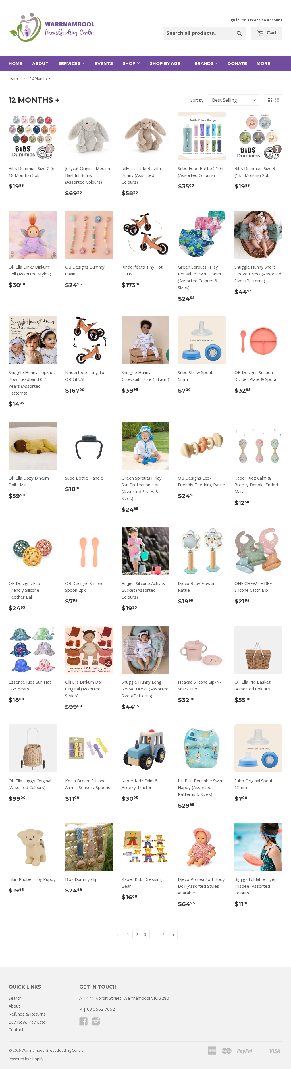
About (40, 63)
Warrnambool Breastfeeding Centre (53, 1050)
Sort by (196, 100)
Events (104, 63)
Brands (204, 63)
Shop (129, 63)
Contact (16, 1029)
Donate (237, 63)
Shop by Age (165, 63)
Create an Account (265, 19)
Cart (271, 33)
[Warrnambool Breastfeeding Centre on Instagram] (96, 1023)
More (263, 63)
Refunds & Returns (27, 1014)
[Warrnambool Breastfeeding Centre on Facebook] (83, 1023)
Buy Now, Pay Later (28, 1022)
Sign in (233, 19)
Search (15, 998)
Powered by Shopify (26, 1058)
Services (70, 63)
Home (15, 63)
